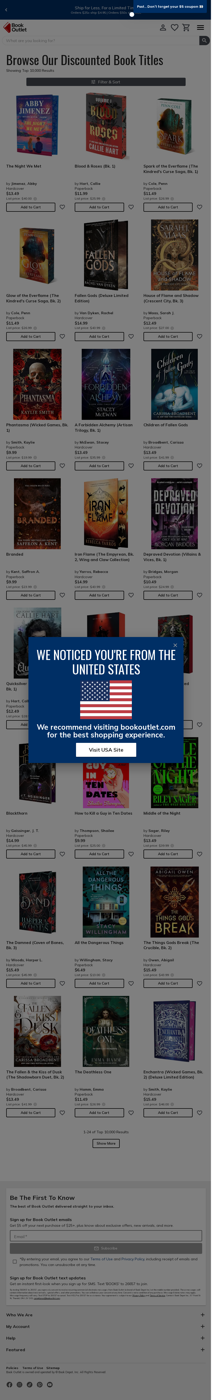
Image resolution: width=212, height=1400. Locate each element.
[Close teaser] (131, 14)
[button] (170, 6)
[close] (175, 645)
